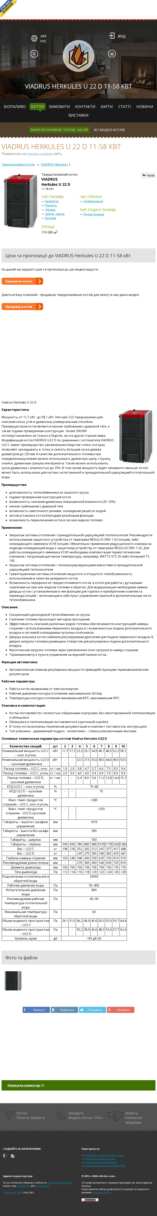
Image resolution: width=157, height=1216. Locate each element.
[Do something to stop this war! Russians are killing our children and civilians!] (8, 8)
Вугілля (50, 218)
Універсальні (93, 201)
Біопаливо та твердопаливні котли (103, 1155)
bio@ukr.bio (23, 1186)
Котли (37, 106)
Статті (124, 106)
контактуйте (42, 1186)
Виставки (78, 115)
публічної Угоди (101, 1192)
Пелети (50, 205)
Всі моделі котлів (109, 130)
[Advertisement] (78, 351)
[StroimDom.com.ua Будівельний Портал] (90, 1200)
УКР (43, 36)
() (26, 1085)
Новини (144, 106)
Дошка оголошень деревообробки (104, 1165)
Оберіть (134, 1118)
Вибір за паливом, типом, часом (59, 130)
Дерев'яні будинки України (99, 1158)
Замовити (59, 106)
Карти (107, 106)
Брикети (51, 201)
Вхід (121, 36)
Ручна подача (93, 214)
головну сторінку (40, 154)
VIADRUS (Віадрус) (54, 164)
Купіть (30, 1115)
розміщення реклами (59, 1182)
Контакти (85, 106)
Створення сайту (12, 1192)
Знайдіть (85, 1115)
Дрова (50, 210)
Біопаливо (15, 106)
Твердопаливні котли (18, 164)
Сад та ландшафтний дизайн (100, 1162)
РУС (43, 41)
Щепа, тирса (54, 214)
